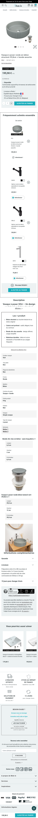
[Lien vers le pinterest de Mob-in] (26, 769)
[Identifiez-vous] (32, 5)
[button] (19, 558)
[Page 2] (18, 46)
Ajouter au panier (25, 103)
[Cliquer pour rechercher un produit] (6, 5)
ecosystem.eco (21, 604)
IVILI (2, 60)
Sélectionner (18, 197)
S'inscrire (19, 755)
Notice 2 (5, 431)
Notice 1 (5, 429)
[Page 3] (20, 46)
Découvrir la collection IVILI (18, 350)
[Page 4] (23, 46)
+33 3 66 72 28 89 (19, 723)
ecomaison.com (27, 602)
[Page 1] (15, 46)
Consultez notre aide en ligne (19, 716)
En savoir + (25, 611)
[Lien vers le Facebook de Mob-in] (22, 769)
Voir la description (6, 63)
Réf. (7, 60)
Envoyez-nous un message (19, 713)
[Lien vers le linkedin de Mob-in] (30, 769)
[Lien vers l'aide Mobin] (29, 5)
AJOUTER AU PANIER (19, 290)
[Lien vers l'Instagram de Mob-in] (18, 769)
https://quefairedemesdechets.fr (19, 595)
